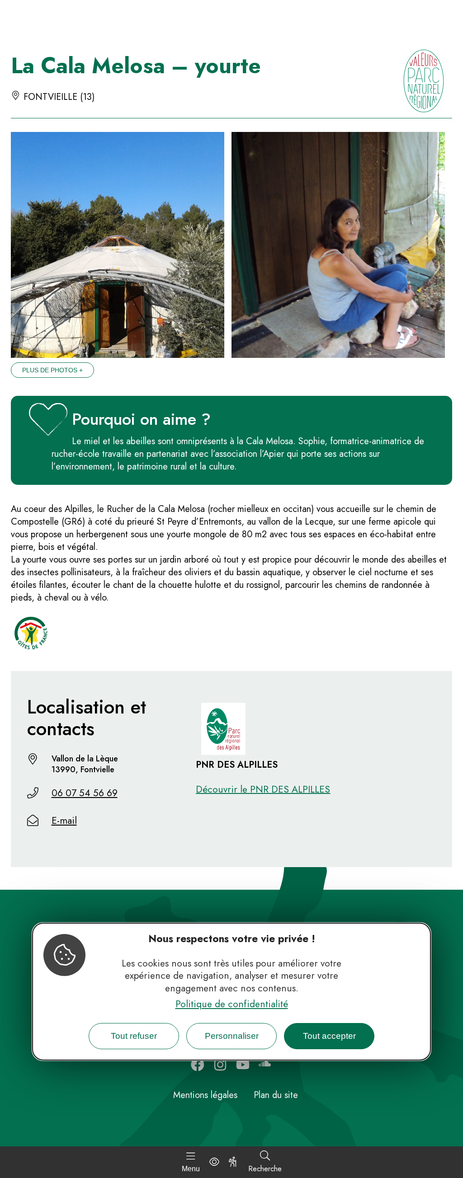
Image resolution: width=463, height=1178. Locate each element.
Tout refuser (134, 1036)
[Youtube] (243, 1064)
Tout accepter (329, 1036)
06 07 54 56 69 (85, 793)
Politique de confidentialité (231, 1004)
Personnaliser (232, 1036)
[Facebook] (197, 1064)
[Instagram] (220, 1064)
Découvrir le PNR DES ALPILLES (263, 789)
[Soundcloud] (265, 1064)
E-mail (64, 820)
